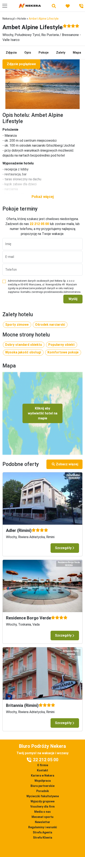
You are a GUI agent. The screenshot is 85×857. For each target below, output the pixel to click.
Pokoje (43, 52)
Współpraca (42, 780)
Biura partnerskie (42, 786)
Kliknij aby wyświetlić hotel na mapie (42, 413)
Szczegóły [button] (63, 548)
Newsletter (42, 822)
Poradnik (42, 791)
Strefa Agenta (42, 832)
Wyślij (72, 299)
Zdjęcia (11, 52)
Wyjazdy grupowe (42, 801)
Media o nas (42, 811)
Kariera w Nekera (42, 775)
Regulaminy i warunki (42, 827)
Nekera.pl (8, 18)
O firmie (42, 765)
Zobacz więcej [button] (67, 464)
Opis (27, 52)
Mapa (77, 52)
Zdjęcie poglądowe (21, 64)
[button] (42, 196)
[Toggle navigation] (5, 6)
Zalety (60, 52)
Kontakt (42, 770)
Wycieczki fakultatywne (42, 796)
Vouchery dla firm (42, 806)
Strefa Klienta (42, 837)
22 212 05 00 (39, 224)
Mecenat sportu (42, 817)
